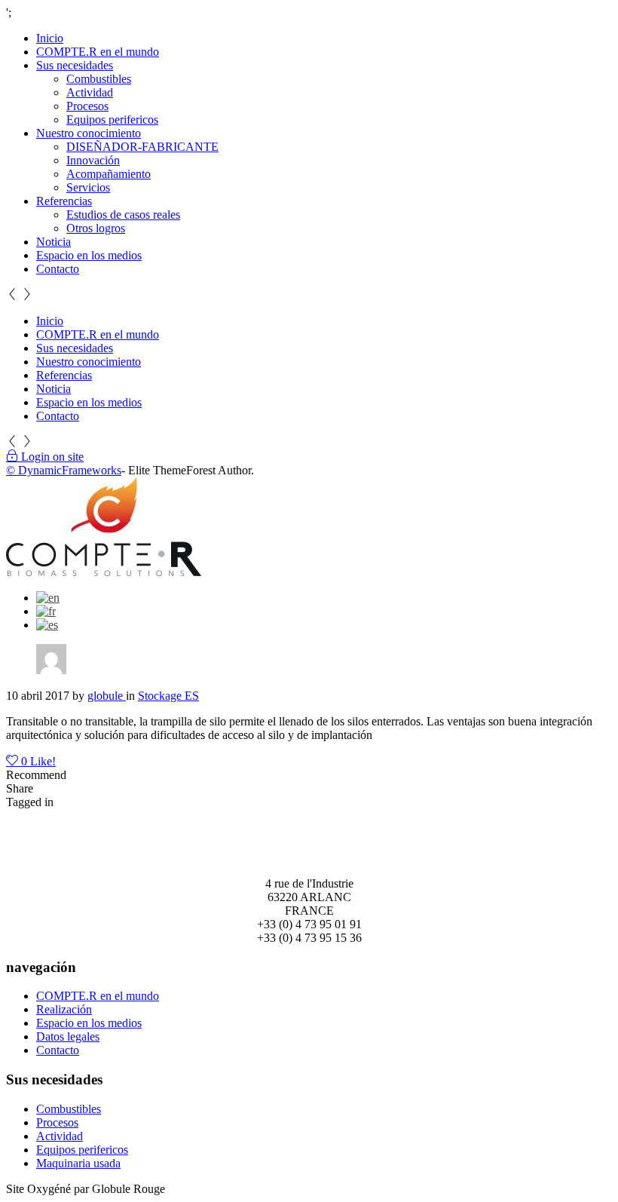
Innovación (93, 160)
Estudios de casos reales (123, 214)
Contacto (57, 268)
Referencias (64, 201)
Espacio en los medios (89, 255)
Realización (64, 1009)
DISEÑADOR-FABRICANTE (142, 146)
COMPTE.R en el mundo (97, 51)
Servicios (88, 187)
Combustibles (98, 78)
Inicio (49, 38)
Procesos (87, 106)
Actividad (89, 92)
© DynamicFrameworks (63, 470)
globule (106, 695)
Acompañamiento (108, 173)
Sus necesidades (74, 65)
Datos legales (67, 1036)
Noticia (53, 241)
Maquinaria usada (78, 1163)
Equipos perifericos (112, 119)
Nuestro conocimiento (88, 133)
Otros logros (95, 228)
